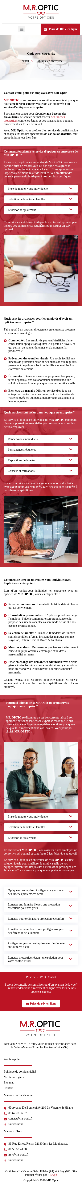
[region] (41, 1147)
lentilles (44, 173)
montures (27, 173)
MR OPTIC (11, 100)
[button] (21, 29)
